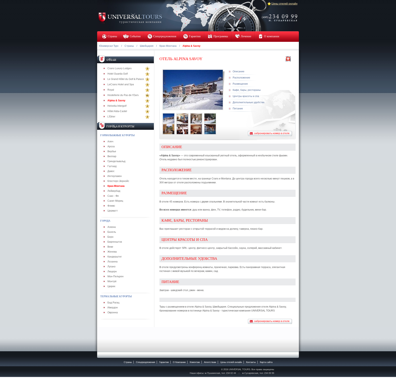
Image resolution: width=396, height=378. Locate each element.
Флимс (111, 205)
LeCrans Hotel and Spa (120, 84)
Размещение (240, 83)
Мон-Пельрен (115, 276)
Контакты (251, 362)
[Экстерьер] (168, 118)
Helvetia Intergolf (116, 105)
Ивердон (112, 307)
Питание (238, 108)
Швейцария (146, 45)
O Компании (179, 362)
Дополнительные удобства (248, 102)
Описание (238, 71)
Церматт (112, 210)
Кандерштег (114, 256)
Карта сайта (266, 362)
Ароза (111, 146)
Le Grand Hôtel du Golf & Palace (125, 79)
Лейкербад (113, 191)
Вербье (111, 151)
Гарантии (164, 362)
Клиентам (195, 362)
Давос (110, 171)
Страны (129, 45)
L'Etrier (111, 116)
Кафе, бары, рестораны (247, 90)
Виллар (111, 156)
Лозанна (112, 261)
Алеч (110, 141)
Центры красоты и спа (246, 96)
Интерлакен (114, 176)
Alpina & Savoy (116, 100)
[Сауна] (196, 129)
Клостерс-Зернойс (118, 181)
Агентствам (210, 362)
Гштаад (112, 166)
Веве (110, 246)
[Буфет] (210, 118)
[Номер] (182, 118)
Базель (111, 232)
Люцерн (112, 271)
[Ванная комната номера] (196, 118)
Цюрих (111, 286)
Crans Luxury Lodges (119, 68)
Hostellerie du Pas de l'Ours (123, 95)
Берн (110, 236)
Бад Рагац (113, 302)
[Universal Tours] (130, 17)
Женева (112, 251)
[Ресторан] (168, 129)
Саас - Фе (113, 195)
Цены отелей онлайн (284, 3)
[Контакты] (281, 15)
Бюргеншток (114, 241)
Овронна (112, 312)
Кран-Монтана (168, 45)
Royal (110, 89)
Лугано (111, 266)
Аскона (111, 227)
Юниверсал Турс (109, 45)
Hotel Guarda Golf (117, 73)
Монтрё (112, 281)
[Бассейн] (210, 129)
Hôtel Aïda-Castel (117, 111)
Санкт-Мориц (115, 200)
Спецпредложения (145, 362)
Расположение (241, 77)
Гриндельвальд (116, 161)
